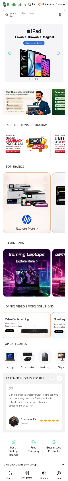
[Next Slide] (58, 53)
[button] (51, 4)
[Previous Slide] (10, 53)
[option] (31, 4)
